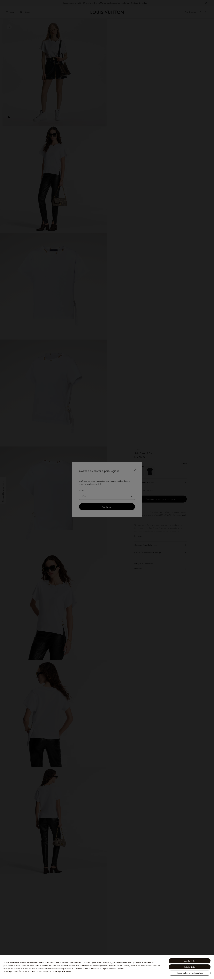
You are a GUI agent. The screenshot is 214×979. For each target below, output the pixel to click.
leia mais (67, 971)
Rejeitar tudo (189, 967)
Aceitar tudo (189, 960)
